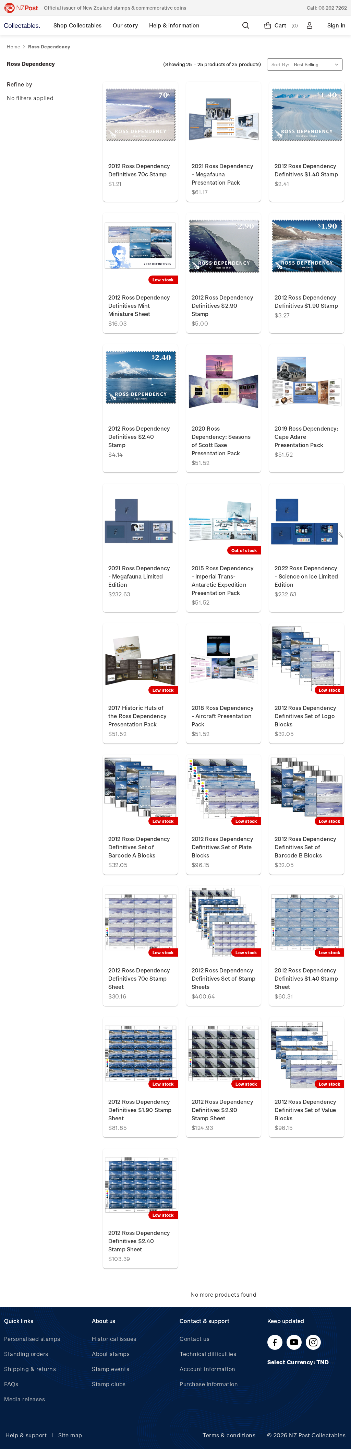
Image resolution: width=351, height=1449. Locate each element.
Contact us (194, 1338)
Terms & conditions (229, 1435)
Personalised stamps (32, 1338)
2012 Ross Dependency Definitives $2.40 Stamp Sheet (139, 1240)
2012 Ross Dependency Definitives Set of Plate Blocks (222, 846)
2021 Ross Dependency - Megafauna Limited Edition (139, 576)
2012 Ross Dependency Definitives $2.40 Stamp (139, 436)
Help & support (26, 1435)
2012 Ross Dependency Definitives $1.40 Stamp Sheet (306, 978)
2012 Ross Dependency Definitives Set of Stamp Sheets (224, 978)
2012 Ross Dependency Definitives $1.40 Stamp (306, 170)
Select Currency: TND (298, 1362)
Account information (207, 1369)
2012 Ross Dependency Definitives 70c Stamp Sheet (139, 978)
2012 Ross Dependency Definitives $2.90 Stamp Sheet (222, 1109)
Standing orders (26, 1354)
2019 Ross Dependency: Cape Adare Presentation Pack (306, 436)
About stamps (111, 1354)
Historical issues (114, 1338)
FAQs (11, 1384)
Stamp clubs (109, 1384)
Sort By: (280, 64)
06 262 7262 (332, 8)
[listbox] (317, 64)
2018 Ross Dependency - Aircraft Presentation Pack (223, 715)
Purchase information (209, 1384)
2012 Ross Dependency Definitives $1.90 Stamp (306, 301)
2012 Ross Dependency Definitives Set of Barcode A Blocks (139, 846)
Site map (70, 1435)
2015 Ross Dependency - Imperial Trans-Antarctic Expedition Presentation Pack (223, 580)
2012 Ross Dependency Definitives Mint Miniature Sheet (139, 305)
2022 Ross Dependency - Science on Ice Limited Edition (306, 576)
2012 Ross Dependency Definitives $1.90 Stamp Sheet (139, 1109)
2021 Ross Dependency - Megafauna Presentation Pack (222, 174)
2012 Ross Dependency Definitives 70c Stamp (139, 170)
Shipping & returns (30, 1369)
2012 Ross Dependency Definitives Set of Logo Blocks (305, 715)
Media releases (24, 1399)
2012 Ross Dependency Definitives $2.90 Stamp (222, 305)
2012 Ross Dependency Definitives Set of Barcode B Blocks (305, 846)
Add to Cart (140, 119)
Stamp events (110, 1369)
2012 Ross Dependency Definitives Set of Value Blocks (305, 1109)
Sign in (336, 25)
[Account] (311, 25)
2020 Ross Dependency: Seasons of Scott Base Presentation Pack (221, 440)
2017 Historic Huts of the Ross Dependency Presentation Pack (137, 715)
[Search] (247, 25)
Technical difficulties (208, 1354)
